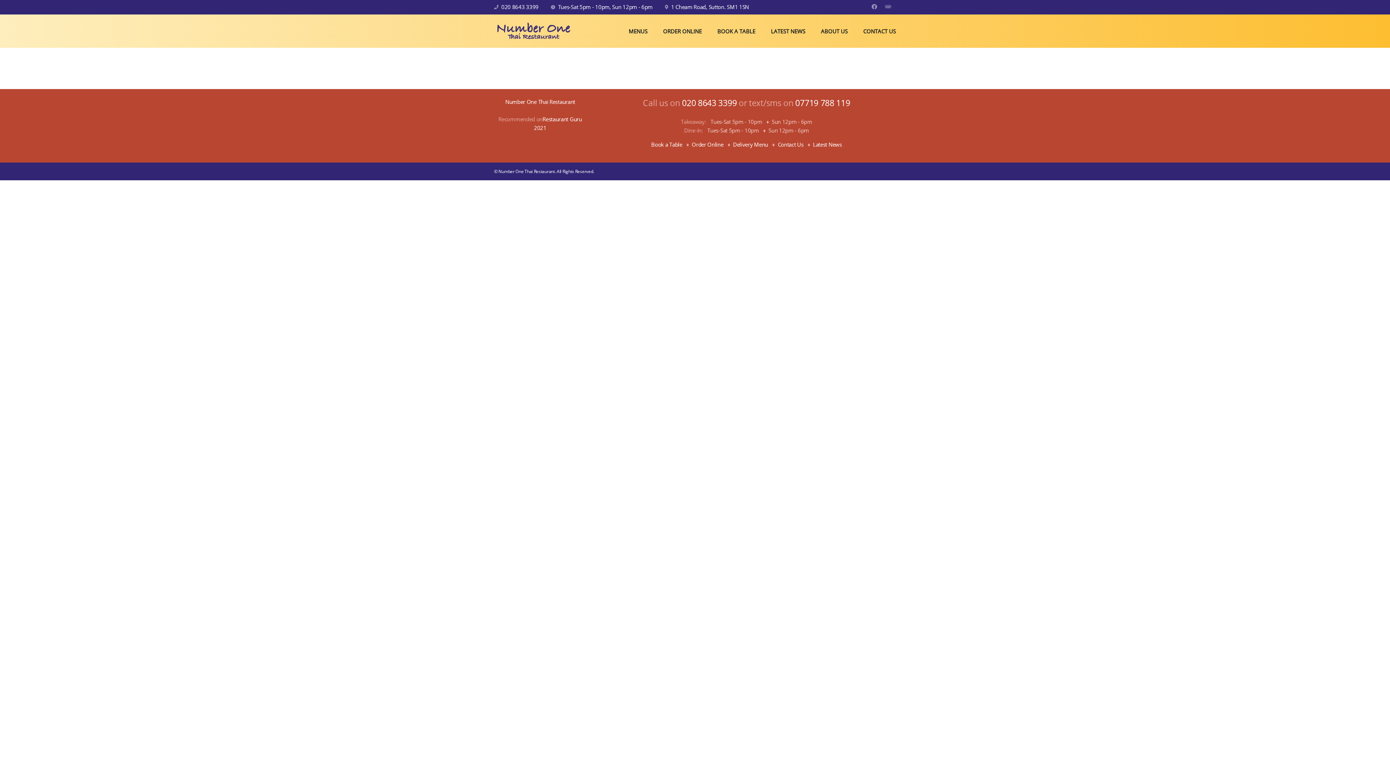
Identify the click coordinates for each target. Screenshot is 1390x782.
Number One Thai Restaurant (540, 101)
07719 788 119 (822, 103)
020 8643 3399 (520, 6)
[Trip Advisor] (888, 6)
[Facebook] (874, 6)
